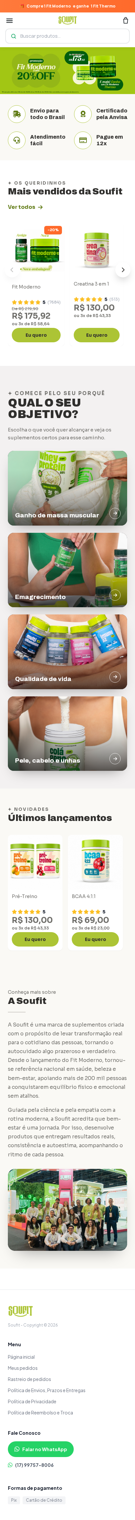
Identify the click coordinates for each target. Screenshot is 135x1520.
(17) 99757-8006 (34, 1465)
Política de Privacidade (32, 1401)
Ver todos (21, 207)
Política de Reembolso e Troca (40, 1412)
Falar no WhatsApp (44, 1449)
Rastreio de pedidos (29, 1379)
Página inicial (21, 1357)
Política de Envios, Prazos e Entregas (47, 1390)
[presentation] (12, 269)
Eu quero (36, 335)
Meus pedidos (23, 1368)
